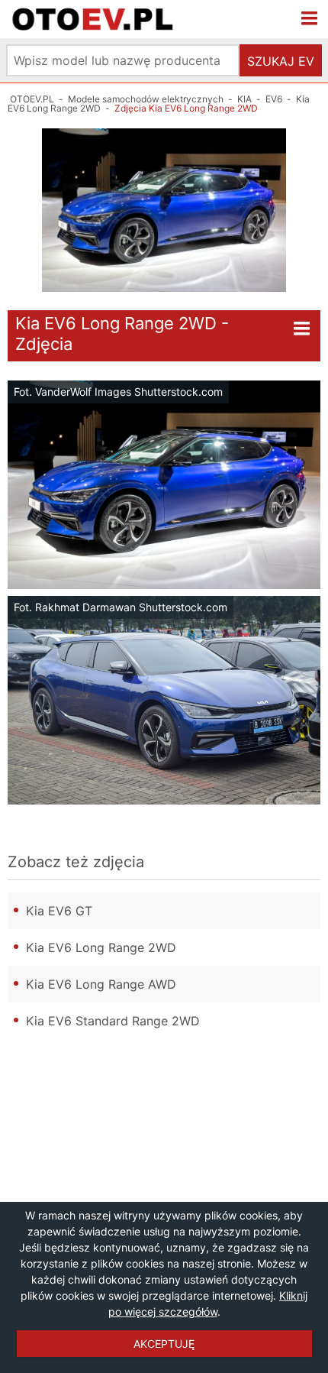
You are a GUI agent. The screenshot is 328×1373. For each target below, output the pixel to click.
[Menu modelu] (302, 329)
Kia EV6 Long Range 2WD (101, 947)
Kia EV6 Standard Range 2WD (113, 1020)
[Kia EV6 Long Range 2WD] (164, 210)
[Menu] (309, 19)
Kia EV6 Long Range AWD (101, 984)
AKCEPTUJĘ (164, 1343)
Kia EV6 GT (59, 910)
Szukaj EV (280, 61)
